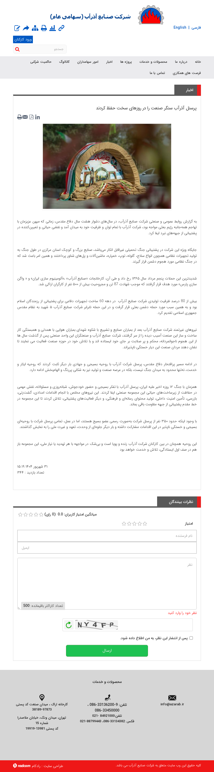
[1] (124, 523)
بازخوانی (69, 623)
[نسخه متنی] (20, 117)
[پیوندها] (61, 29)
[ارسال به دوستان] (26, 28)
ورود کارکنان (23, 39)
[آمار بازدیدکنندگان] (52, 29)
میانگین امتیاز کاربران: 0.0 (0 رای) (70, 514)
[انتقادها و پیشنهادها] (17, 29)
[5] (144, 523)
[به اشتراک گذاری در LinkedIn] (37, 117)
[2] (129, 523)
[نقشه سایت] (35, 29)
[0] (20, 514)
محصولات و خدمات (107, 682)
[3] (134, 523)
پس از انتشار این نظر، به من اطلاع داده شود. (154, 638)
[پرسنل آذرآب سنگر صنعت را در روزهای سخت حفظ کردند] (107, 166)
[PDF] (31, 117)
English (180, 27)
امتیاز (189, 523)
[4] (139, 523)
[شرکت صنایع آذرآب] (107, 15)
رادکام (36, 766)
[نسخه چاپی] (44, 28)
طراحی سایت (53, 766)
